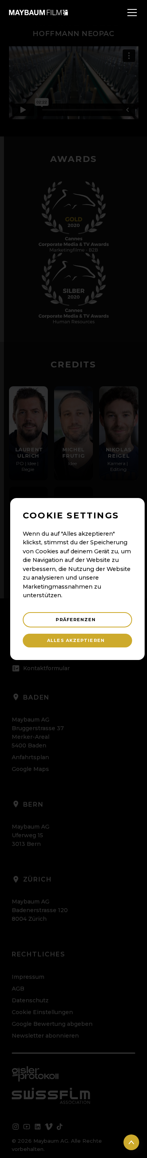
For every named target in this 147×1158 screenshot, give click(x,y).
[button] (130, 12)
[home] (38, 12)
